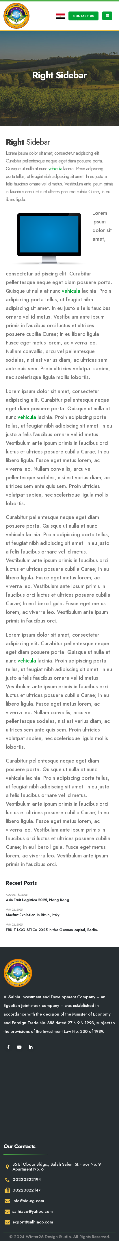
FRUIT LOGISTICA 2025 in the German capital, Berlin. (52, 929)
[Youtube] (19, 1047)
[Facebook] (8, 1047)
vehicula (55, 168)
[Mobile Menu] (107, 16)
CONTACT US (83, 16)
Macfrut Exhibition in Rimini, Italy (32, 915)
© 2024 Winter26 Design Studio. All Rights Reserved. (59, 1237)
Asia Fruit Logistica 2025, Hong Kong (37, 900)
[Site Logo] (16, 16)
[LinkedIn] (31, 1047)
